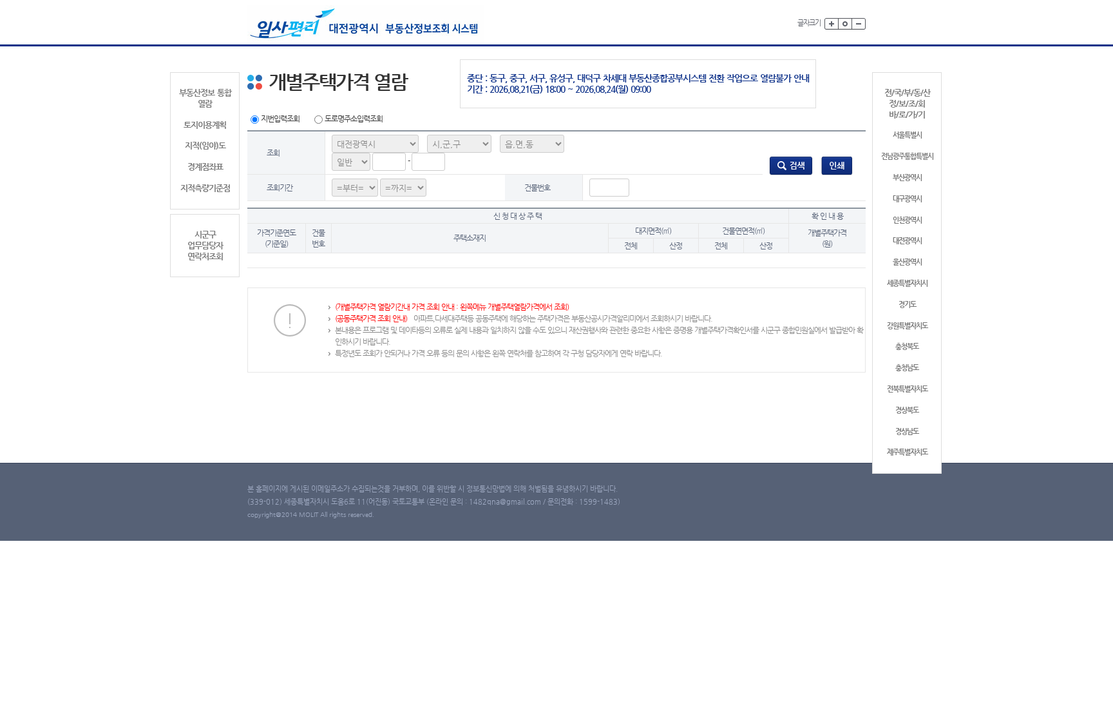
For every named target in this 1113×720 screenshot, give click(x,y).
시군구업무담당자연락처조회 (205, 245)
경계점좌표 (205, 166)
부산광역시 (907, 177)
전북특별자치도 (907, 389)
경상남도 (906, 431)
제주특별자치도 (907, 452)
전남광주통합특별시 (907, 156)
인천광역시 (907, 220)
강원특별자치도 (907, 326)
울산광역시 (907, 262)
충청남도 (906, 368)
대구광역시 (907, 199)
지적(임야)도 (205, 145)
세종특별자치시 (907, 283)
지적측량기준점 (205, 188)
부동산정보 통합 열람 (205, 98)
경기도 (907, 304)
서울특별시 (907, 135)
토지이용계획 (205, 125)
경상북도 (906, 410)
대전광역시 (907, 241)
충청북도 (906, 346)
